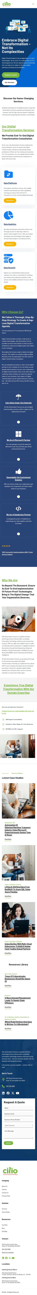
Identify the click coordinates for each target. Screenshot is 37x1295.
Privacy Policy (6, 1196)
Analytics (7, 995)
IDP (14, 822)
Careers (4, 1189)
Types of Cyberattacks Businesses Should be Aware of (17, 978)
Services (4, 1209)
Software (19, 941)
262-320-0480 (10, 1086)
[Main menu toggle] (33, 4)
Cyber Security (12, 974)
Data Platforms (10, 183)
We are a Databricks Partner (18, 514)
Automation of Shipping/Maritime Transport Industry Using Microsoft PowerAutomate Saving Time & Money (18, 830)
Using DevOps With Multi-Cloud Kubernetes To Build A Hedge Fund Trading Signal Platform (18, 946)
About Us (4, 1186)
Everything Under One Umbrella (19, 403)
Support (18, 884)
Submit (8, 1143)
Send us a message (8, 1252)
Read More (8, 839)
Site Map (4, 1231)
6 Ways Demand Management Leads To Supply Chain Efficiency (18, 1000)
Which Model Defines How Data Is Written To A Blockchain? (18, 1022)
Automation (8, 822)
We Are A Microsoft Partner (18, 440)
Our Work (4, 1225)
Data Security (9, 267)
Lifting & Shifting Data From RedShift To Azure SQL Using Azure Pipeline (17, 889)
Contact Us (5, 1192)
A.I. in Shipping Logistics (12, 1017)
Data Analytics (10, 224)
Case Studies (6, 1212)
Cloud (6, 884)
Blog (6, 974)
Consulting (12, 884)
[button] (10, 200)
